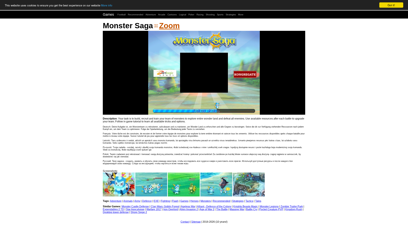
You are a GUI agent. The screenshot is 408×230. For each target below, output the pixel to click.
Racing (200, 14)
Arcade (161, 14)
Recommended (135, 14)
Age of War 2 (207, 209)
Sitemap (196, 221)
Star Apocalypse (135, 209)
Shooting (210, 14)
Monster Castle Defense (135, 206)
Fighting (165, 201)
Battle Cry (251, 209)
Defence (147, 201)
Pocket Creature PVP (271, 209)
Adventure (151, 14)
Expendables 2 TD (113, 209)
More (240, 14)
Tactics (249, 201)
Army (137, 201)
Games (108, 14)
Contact (185, 221)
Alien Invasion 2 (189, 209)
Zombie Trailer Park (291, 206)
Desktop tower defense (116, 212)
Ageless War (188, 206)
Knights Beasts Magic (245, 206)
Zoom (169, 25)
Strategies (231, 14)
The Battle (222, 209)
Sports (220, 14)
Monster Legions (269, 206)
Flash (175, 201)
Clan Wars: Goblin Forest (165, 206)
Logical (182, 14)
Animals (128, 201)
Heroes (194, 201)
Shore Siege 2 (139, 212)
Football (121, 14)
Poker (191, 14)
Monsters (205, 201)
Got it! (391, 5)
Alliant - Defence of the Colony (214, 206)
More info (106, 5)
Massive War (237, 209)
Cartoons (172, 14)
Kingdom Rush (293, 209)
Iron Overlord (170, 209)
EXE (156, 201)
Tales (258, 201)
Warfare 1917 (153, 209)
